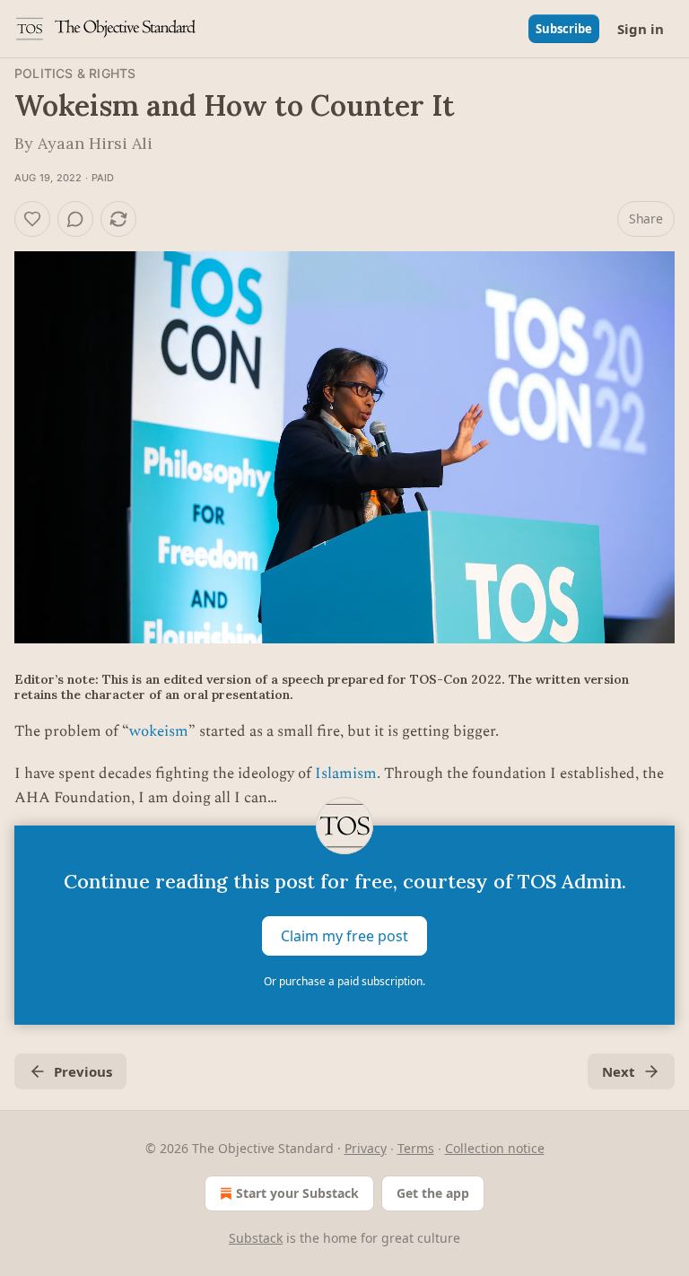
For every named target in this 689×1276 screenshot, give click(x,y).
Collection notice (495, 1148)
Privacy (365, 1148)
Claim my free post (344, 935)
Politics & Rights (74, 73)
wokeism (158, 731)
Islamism (346, 773)
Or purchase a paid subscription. (344, 981)
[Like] (32, 219)
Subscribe (564, 29)
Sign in (640, 29)
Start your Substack (297, 1193)
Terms (415, 1148)
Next (618, 1071)
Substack (256, 1237)
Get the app (433, 1193)
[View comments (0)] (75, 219)
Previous (83, 1071)
